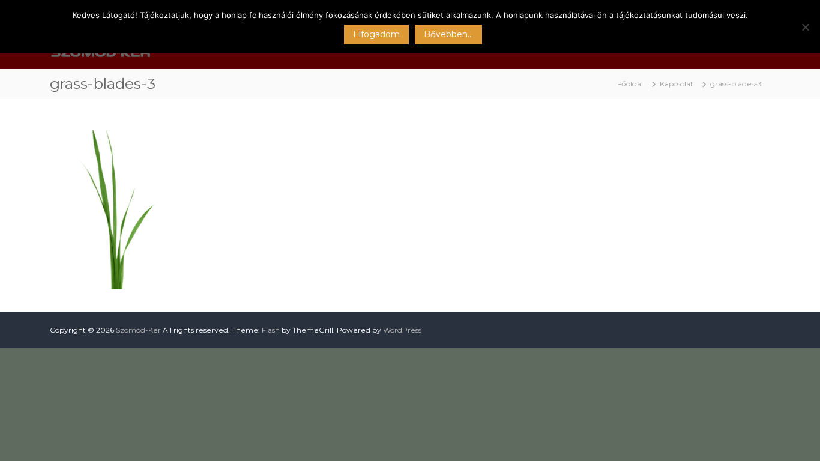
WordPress (402, 329)
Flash (271, 329)
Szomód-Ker (138, 329)
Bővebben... (448, 34)
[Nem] (805, 27)
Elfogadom (376, 34)
